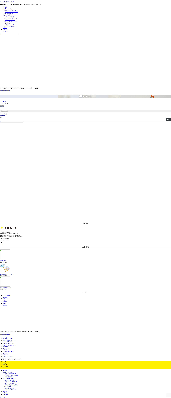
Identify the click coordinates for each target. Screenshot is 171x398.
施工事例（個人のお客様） (11, 21)
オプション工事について (11, 18)
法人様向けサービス (7, 9)
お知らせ (5, 297)
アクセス (5, 364)
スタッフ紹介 (6, 298)
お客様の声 (8, 23)
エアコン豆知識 (6, 295)
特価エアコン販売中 (10, 20)
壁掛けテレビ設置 (4, 111)
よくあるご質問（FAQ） (11, 26)
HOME (4, 363)
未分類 (4, 303)
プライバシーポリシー (8, 356)
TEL (4, 368)
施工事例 (5, 302)
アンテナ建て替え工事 (5, 287)
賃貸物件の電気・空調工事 (11, 12)
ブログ (4, 300)
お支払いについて (9, 25)
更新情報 (5, 7)
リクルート (5, 31)
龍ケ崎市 (5, 305)
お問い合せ (5, 29)
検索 (1, 117)
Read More (2, 115)
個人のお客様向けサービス (9, 15)
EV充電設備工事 (9, 13)
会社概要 (5, 28)
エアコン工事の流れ (10, 17)
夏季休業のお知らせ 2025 (6, 274)
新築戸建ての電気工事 (10, 10)
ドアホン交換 (3, 260)
